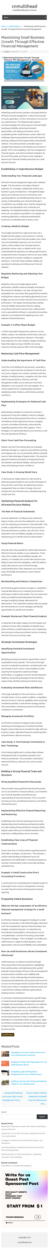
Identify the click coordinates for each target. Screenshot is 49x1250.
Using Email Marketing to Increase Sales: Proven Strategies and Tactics (12, 1096)
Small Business (14, 26)
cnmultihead (24, 6)
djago (7, 52)
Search (4, 1112)
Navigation (27, 1166)
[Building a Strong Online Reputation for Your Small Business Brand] (5, 1067)
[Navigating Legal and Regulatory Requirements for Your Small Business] (5, 1077)
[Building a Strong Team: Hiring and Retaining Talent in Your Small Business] (5, 1087)
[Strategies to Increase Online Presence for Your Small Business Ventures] (5, 1058)
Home (3, 26)
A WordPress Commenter (11, 1166)
